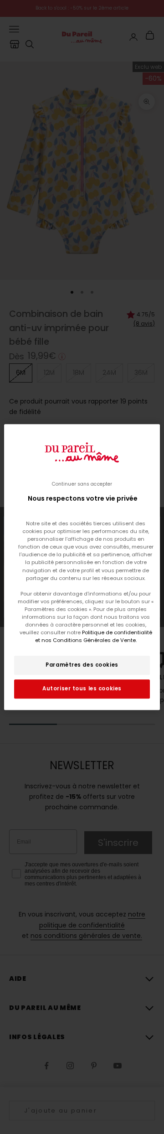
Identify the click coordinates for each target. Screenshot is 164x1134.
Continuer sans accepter (82, 484)
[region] (82, 567)
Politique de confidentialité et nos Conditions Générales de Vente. (93, 636)
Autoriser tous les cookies (82, 688)
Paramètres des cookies (82, 664)
